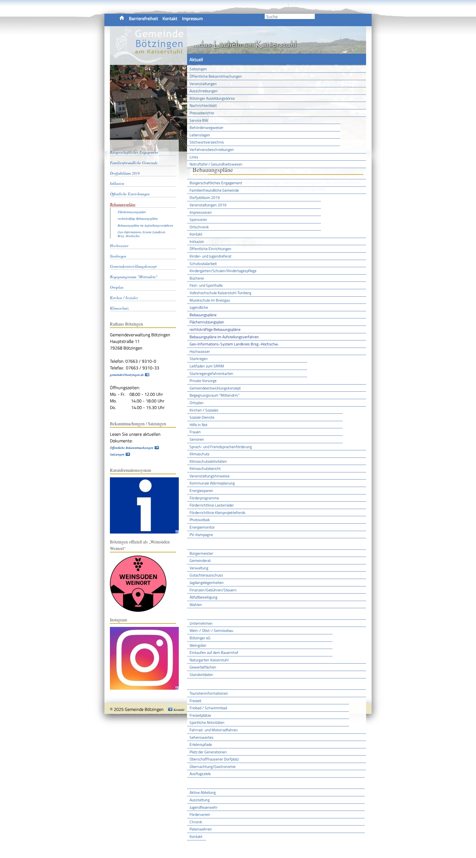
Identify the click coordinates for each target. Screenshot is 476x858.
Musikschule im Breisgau (210, 300)
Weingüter (198, 645)
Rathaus (197, 543)
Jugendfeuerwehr (204, 807)
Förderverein (200, 814)
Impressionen (201, 212)
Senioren (197, 439)
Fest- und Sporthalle (206, 285)
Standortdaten (201, 674)
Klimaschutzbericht (205, 468)
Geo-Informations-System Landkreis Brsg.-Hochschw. (234, 344)
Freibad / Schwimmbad (208, 708)
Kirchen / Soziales (204, 410)
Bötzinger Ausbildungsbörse (212, 98)
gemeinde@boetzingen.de (127, 374)
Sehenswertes (201, 737)
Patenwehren (201, 829)
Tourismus (199, 684)
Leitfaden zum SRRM (207, 366)
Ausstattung (200, 800)
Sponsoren (198, 219)
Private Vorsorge (203, 380)
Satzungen (198, 69)
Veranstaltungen (203, 83)
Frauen (195, 432)
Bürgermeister (201, 553)
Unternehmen (201, 623)
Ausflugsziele (200, 773)
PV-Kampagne (201, 534)
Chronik (196, 822)
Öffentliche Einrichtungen (210, 248)
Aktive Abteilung (203, 792)
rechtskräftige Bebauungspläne (215, 329)
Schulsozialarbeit (203, 263)
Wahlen (196, 604)
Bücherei (197, 278)
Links (194, 157)
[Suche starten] (314, 16)
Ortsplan (197, 402)
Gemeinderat (200, 560)
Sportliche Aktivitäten (207, 722)
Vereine (197, 846)
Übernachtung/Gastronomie (213, 766)
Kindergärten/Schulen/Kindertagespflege (223, 271)
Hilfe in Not (198, 424)
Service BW (199, 120)
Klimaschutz (199, 454)
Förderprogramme (204, 498)
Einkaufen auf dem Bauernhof (214, 652)
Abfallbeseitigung (203, 597)
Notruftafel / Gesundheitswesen (216, 164)
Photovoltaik (200, 520)
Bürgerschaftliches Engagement (216, 183)
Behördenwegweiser (206, 127)
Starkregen (199, 358)
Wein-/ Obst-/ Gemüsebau (211, 630)
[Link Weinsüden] (141, 610)
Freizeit (195, 700)
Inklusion (197, 241)
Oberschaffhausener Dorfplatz (214, 759)
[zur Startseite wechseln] (148, 61)
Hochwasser (200, 351)
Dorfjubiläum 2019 (205, 197)
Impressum (192, 18)
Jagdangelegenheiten (207, 582)
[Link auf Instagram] (147, 688)
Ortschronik (199, 227)
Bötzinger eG (200, 638)
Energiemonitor (202, 527)
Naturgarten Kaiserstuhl (209, 660)
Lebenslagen (200, 135)
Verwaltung (199, 568)
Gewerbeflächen (203, 667)
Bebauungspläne (203, 315)
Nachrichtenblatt (203, 105)
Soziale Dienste (202, 417)
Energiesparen (201, 490)
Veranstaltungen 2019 (208, 205)
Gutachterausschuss (206, 575)
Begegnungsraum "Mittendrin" (214, 395)
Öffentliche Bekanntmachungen (216, 76)
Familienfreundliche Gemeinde (214, 190)
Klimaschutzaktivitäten (208, 461)
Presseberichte (202, 113)
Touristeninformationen (209, 693)
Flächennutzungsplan (207, 322)
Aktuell (196, 59)
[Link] (147, 532)
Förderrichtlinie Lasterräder (212, 505)
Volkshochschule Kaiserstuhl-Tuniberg (220, 293)
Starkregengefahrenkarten (211, 373)
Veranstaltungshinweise (209, 476)
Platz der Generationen (208, 752)
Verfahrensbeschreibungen (212, 149)
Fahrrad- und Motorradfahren (214, 730)
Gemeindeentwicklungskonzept (215, 388)
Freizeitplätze (200, 715)
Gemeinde (199, 173)
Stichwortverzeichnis (207, 142)
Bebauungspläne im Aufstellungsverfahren (224, 337)
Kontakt (170, 18)
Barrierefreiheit (143, 18)
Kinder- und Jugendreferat (210, 256)
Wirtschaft (199, 613)
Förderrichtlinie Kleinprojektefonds (217, 512)
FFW (194, 783)
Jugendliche (199, 307)
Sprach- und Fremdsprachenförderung (221, 447)
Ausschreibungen (204, 91)
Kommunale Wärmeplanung (212, 483)
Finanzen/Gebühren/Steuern (213, 590)
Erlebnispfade (201, 744)
